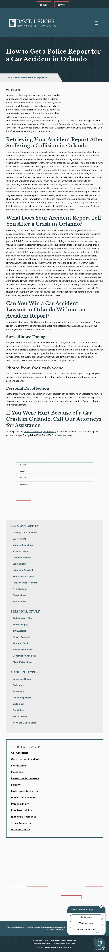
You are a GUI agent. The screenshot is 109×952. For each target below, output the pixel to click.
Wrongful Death (21, 643)
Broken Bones (20, 716)
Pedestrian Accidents (24, 797)
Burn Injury (18, 710)
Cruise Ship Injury (22, 698)
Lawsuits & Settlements (25, 778)
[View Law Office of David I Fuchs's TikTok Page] (83, 876)
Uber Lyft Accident (22, 558)
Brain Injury (18, 685)
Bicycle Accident (21, 637)
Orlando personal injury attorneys (40, 431)
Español (61, 5)
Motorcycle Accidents (24, 791)
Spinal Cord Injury (22, 679)
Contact (25, 901)
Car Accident (19, 539)
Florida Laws (18, 765)
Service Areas (11, 905)
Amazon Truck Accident (25, 583)
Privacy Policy (59, 944)
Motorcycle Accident (23, 545)
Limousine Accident (23, 570)
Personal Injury (20, 624)
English (43, 5)
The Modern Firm (65, 947)
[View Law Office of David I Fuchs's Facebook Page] (62, 876)
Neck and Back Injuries (24, 723)
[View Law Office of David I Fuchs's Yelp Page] (79, 876)
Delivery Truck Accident (25, 532)
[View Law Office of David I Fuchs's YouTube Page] (66, 876)
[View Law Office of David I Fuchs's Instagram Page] (70, 876)
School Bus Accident (23, 576)
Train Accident (20, 631)
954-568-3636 (70, 866)
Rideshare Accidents (23, 816)
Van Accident (19, 564)
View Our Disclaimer (42, 944)
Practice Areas (12, 901)
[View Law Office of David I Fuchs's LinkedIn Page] (75, 876)
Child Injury (18, 704)
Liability (16, 784)
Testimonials (27, 892)
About (8, 897)
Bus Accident (19, 595)
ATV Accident (19, 589)
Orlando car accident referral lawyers (65, 188)
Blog (24, 897)
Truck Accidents (21, 823)
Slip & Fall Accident (22, 662)
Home (8, 892)
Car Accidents (19, 752)
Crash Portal (39, 170)
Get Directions (71, 897)
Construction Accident (24, 656)
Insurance (17, 772)
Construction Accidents (25, 759)
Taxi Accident (19, 601)
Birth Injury (18, 691)
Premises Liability (21, 810)
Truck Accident (20, 551)
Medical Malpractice (23, 649)
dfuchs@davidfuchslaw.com (75, 870)
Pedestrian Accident (23, 618)
